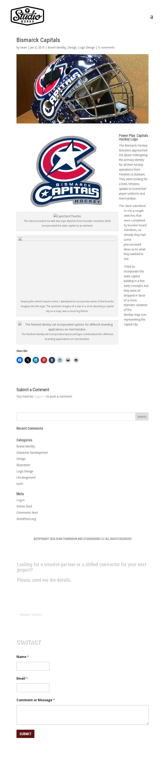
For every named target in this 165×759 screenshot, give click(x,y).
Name (22, 657)
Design (72, 47)
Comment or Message (35, 700)
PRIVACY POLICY (31, 615)
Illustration (23, 465)
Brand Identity (57, 47)
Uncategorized (25, 477)
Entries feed (24, 506)
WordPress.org (26, 519)
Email (22, 678)
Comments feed (27, 512)
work (19, 484)
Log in (20, 500)
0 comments (106, 47)
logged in (40, 396)
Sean (23, 47)
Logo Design (86, 47)
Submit (25, 734)
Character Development (32, 452)
